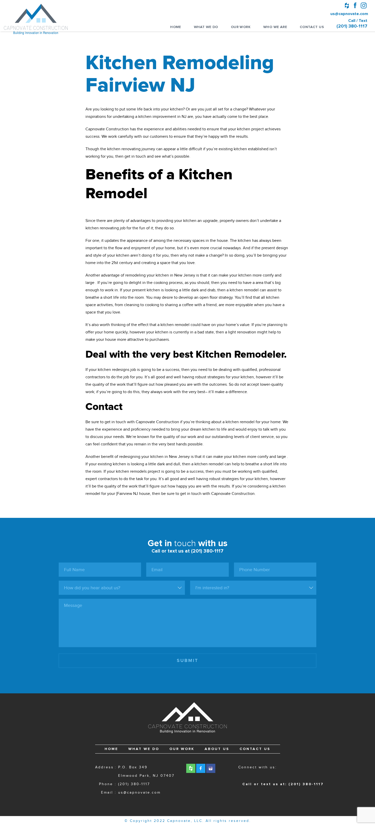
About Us (217, 749)
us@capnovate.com (348, 14)
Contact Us (312, 27)
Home (175, 27)
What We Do (206, 27)
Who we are (275, 27)
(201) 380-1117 (134, 784)
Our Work (241, 27)
